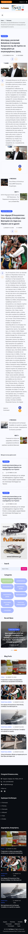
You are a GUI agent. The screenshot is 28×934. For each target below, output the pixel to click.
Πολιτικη (8, 20)
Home (2, 20)
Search (24, 569)
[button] (11, 650)
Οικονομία (20, 587)
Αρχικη (5, 922)
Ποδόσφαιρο (7, 595)
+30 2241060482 (8, 782)
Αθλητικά (7, 580)
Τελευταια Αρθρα (21, 603)
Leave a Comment (8, 409)
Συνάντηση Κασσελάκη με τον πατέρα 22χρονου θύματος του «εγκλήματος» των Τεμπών (11, 467)
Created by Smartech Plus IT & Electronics (14, 931)
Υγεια (7, 610)
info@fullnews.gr (7, 784)
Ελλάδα (7, 586)
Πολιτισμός (7, 603)
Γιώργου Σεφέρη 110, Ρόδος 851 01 (12, 779)
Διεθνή (21, 580)
